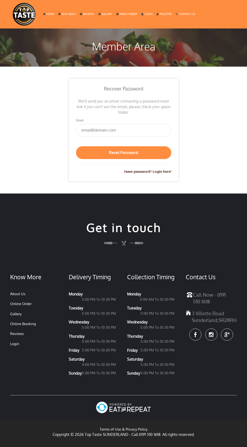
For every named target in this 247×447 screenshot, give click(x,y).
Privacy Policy (136, 429)
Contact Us (187, 14)
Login (148, 14)
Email (80, 120)
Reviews (88, 14)
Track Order (128, 14)
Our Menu (69, 14)
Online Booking (23, 323)
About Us (17, 294)
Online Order (21, 303)
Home (50, 14)
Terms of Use (110, 429)
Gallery (107, 14)
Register (166, 14)
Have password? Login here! (147, 171)
